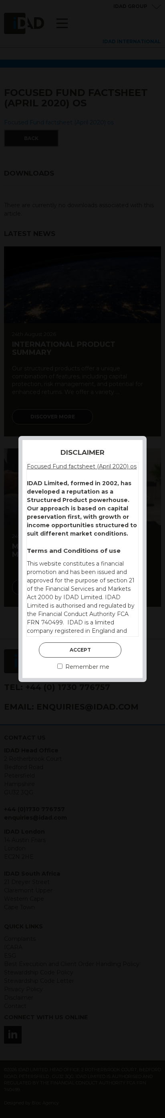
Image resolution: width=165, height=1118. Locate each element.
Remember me (86, 666)
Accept (80, 650)
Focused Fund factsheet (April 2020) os (82, 466)
